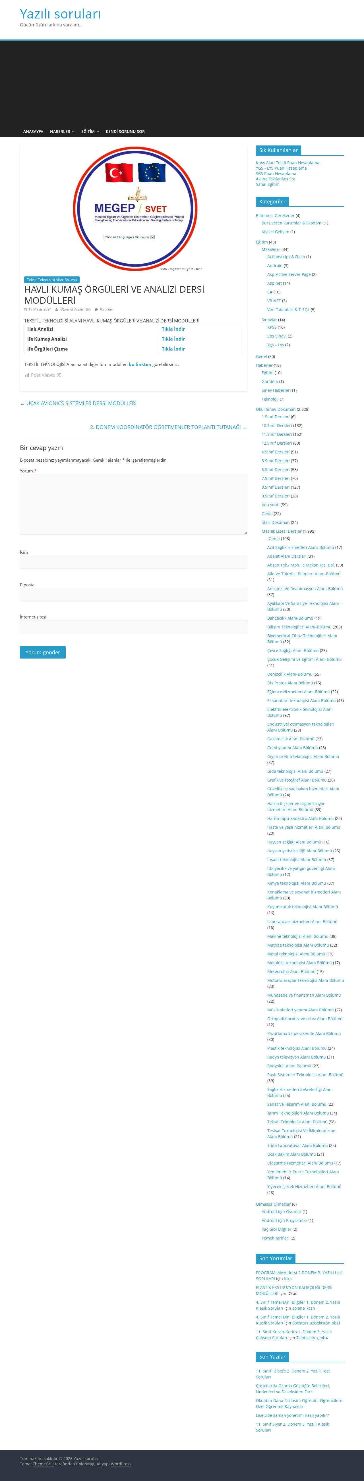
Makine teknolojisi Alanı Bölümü (297, 936)
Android (275, 265)
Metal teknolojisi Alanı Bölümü (296, 954)
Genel (261, 356)
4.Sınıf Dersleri (276, 452)
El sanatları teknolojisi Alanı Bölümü (301, 700)
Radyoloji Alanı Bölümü (289, 1065)
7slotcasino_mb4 (312, 1337)
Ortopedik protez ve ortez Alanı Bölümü (305, 1018)
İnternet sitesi (33, 617)
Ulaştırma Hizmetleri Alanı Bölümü (300, 1163)
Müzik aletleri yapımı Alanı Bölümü (300, 1010)
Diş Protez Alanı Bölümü (290, 683)
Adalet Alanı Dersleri (287, 556)
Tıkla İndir (173, 329)
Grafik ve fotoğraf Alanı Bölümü (297, 780)
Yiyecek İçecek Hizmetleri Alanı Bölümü (304, 1186)
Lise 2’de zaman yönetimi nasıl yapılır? (292, 1415)
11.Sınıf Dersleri (277, 434)
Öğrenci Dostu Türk (76, 309)
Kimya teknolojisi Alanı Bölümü (296, 883)
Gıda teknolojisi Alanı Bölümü (295, 771)
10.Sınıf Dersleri (277, 425)
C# (269, 292)
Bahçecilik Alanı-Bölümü (290, 618)
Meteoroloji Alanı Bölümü (291, 971)
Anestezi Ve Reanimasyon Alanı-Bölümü (305, 588)
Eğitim (88, 131)
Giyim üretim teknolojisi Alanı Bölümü (303, 756)
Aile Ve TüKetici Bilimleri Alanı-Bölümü (304, 573)
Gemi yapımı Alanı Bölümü (292, 747)
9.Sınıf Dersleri (276, 496)
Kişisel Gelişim (275, 231)
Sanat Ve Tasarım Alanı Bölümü (296, 1104)
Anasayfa (33, 131)
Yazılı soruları (60, 13)
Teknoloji (270, 399)
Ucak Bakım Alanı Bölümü (291, 1154)
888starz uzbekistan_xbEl (316, 1323)
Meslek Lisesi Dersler (282, 531)
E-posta (27, 585)
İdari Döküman (276, 522)
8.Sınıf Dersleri (276, 487)
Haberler (60, 131)
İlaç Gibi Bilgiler (276, 1229)
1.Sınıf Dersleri (276, 416)
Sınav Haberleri (276, 390)
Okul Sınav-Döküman (276, 409)
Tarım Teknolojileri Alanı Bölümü (298, 1113)
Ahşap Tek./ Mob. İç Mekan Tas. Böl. (301, 565)
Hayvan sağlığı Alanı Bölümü (294, 842)
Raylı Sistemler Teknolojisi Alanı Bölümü (305, 1074)
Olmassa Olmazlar (273, 1204)
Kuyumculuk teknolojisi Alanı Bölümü (302, 906)
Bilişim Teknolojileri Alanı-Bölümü (299, 627)
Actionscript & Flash (286, 256)
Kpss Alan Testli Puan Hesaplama (287, 162)
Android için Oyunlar (281, 1211)
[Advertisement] (182, 83)
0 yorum (106, 309)
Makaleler (271, 249)
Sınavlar (269, 319)
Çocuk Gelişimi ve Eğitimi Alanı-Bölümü (304, 659)
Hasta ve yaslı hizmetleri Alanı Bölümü (303, 827)
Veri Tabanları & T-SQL (288, 309)
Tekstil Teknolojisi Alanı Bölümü (52, 279)
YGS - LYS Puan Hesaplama (281, 168)
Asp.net (274, 283)
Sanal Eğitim (268, 184)
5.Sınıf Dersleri (276, 460)
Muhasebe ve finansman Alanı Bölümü (304, 995)
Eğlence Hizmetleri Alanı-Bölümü (298, 691)
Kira (288, 1278)
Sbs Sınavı (277, 336)
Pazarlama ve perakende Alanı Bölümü (304, 1033)
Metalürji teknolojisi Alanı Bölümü (299, 962)
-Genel (273, 538)
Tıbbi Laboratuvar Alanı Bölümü (297, 1145)
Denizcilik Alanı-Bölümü (290, 674)
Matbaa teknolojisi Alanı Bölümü (298, 945)
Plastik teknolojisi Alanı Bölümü (297, 1048)
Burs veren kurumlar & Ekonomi (292, 223)
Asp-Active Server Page (289, 274)
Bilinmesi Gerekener (275, 215)
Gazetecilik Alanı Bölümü (291, 738)
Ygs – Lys (275, 344)
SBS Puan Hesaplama (276, 173)
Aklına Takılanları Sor (275, 179)
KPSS (272, 327)
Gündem (270, 381)
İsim (24, 552)
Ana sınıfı (271, 504)
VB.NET (274, 300)
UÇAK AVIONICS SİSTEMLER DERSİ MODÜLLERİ (78, 403)
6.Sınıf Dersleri (276, 469)
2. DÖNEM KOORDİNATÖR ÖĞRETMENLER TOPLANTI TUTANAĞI (168, 427)
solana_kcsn (303, 1308)
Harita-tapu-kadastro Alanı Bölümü (300, 818)
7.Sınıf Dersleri (276, 478)
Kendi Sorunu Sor (125, 131)
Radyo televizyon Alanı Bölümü (296, 1057)
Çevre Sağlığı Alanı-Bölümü (293, 650)
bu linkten (140, 364)
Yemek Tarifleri (275, 1238)
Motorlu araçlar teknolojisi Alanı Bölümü (305, 980)
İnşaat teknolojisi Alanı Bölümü (296, 859)
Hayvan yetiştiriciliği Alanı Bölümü (299, 850)
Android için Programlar (284, 1220)
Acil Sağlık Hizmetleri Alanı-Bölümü (300, 547)
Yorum (28, 471)
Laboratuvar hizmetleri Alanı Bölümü (302, 921)
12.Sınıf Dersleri (277, 443)
